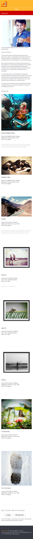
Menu (16, 9)
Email (9, 515)
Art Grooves (4, 531)
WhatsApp (20, 515)
